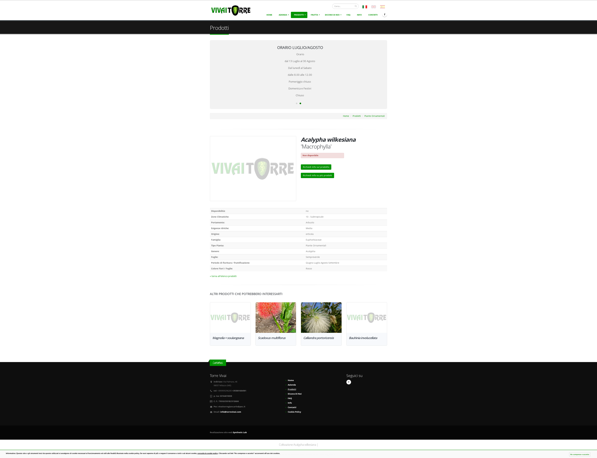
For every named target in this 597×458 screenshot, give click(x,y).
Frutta (314, 15)
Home (269, 15)
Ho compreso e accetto (579, 454)
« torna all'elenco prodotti (223, 276)
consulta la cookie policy (207, 453)
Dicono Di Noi (332, 15)
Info (359, 15)
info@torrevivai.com (230, 412)
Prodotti (299, 15)
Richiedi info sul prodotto (316, 166)
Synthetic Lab (240, 432)
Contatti (373, 15)
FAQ (348, 15)
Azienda (283, 15)
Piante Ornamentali (374, 115)
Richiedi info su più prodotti (317, 175)
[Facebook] (384, 14)
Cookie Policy (294, 412)
